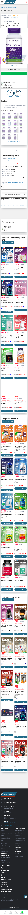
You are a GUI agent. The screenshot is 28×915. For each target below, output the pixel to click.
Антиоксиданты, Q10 (8, 21)
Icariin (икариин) (6, 268)
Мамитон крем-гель (7, 761)
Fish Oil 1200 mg (19, 514)
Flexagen (3, 726)
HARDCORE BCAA (19, 761)
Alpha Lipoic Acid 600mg (7, 226)
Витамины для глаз (7, 479)
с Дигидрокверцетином (21, 548)
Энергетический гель (6, 656)
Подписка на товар (14, 69)
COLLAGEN (3, 724)
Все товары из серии (14, 141)
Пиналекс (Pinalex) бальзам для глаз (7, 515)
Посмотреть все (8, 242)
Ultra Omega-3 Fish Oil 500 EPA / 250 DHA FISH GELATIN (20, 448)
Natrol (3, 23)
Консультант (15, 17)
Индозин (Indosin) (6, 336)
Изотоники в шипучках (19, 689)
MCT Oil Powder (19, 580)
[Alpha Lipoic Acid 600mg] (2, 228)
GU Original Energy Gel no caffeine (6, 658)
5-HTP (3, 369)
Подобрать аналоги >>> (14, 73)
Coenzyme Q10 (19, 268)
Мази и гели (3, 759)
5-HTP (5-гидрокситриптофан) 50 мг (7, 302)
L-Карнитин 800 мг (20, 726)
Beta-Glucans (18, 369)
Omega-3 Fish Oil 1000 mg (6, 447)
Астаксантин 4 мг (6, 580)
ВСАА (15, 759)
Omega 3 (3, 444)
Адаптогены (3, 477)
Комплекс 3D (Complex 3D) (18, 301)
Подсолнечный (5, 547)
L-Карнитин (3, 623)
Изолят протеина (18, 623)
